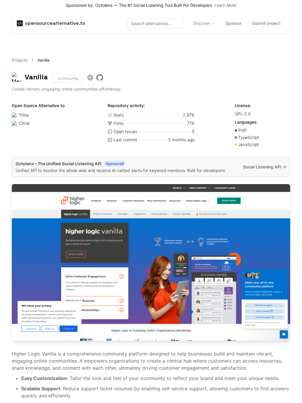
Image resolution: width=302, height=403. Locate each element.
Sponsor (233, 23)
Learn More (225, 5)
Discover (201, 23)
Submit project (266, 23)
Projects (19, 60)
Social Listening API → (264, 166)
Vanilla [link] (43, 60)
